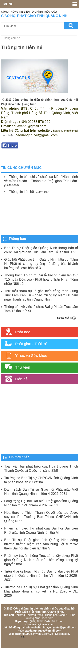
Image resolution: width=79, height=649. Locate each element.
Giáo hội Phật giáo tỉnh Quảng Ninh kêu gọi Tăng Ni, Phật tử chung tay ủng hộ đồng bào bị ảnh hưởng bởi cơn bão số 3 (41, 264)
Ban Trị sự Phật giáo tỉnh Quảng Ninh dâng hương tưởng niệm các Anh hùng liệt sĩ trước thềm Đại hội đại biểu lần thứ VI (41, 544)
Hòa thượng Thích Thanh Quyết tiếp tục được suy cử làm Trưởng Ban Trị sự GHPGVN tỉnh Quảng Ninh (41, 517)
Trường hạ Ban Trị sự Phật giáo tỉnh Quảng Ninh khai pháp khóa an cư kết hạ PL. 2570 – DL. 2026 (41, 591)
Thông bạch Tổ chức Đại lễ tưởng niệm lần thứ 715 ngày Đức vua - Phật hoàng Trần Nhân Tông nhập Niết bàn (41, 279)
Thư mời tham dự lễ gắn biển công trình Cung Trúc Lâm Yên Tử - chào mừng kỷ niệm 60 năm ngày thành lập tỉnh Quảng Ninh (41, 295)
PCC (22, 636)
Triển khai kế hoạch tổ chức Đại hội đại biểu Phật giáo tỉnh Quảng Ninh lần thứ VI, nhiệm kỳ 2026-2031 (41, 576)
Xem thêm (65, 318)
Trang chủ (9, 37)
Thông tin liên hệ (21, 191)
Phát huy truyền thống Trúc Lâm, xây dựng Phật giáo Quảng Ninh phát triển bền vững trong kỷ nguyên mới (41, 560)
